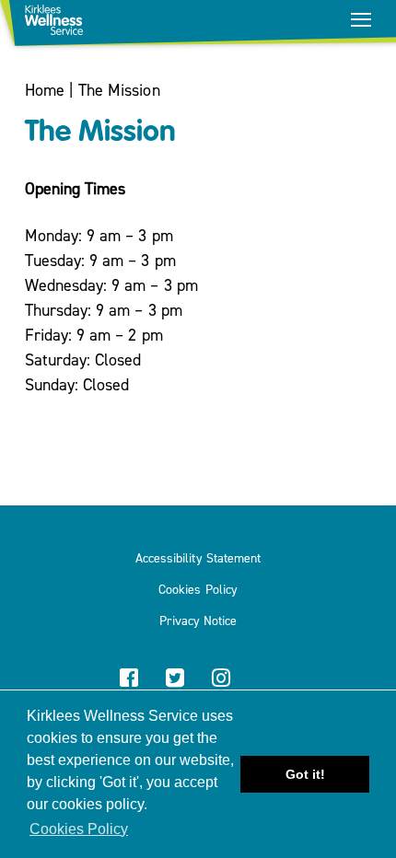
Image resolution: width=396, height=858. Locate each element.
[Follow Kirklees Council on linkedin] (267, 679)
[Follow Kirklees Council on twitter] (175, 679)
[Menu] (361, 19)
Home (44, 90)
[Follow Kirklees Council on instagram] (221, 679)
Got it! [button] (305, 774)
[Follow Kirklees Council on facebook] (129, 679)
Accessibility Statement (198, 559)
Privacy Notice (198, 621)
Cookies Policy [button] (78, 829)
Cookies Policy (197, 590)
